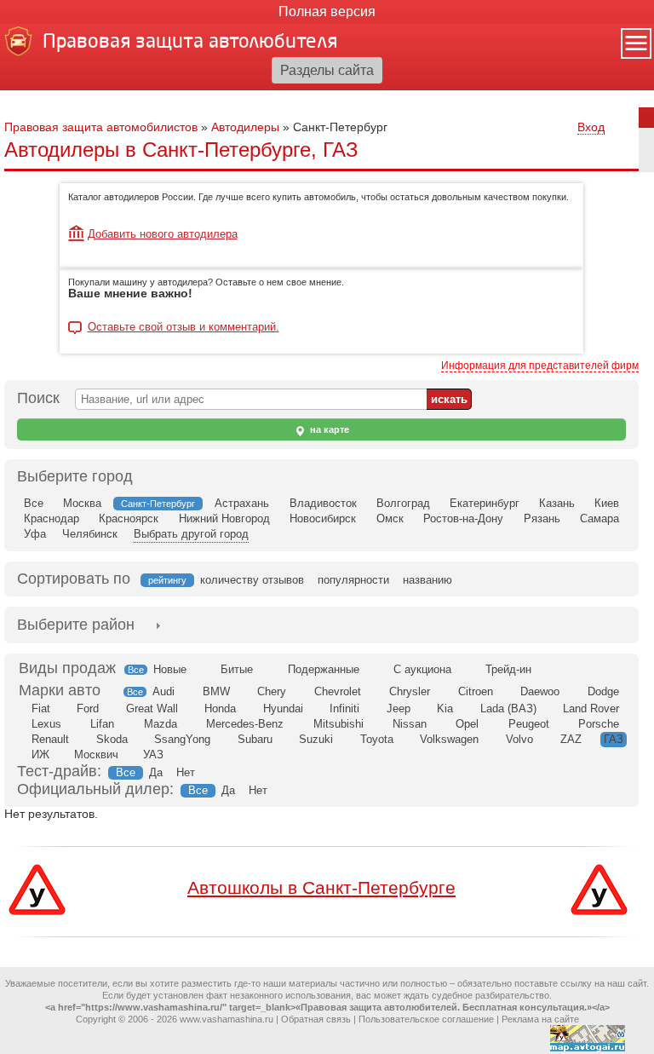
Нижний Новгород (224, 518)
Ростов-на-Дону (463, 518)
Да (156, 772)
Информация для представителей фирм (540, 365)
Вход (591, 127)
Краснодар (51, 518)
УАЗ (153, 754)
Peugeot (528, 723)
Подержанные (323, 669)
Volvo (519, 739)
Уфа (35, 533)
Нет (185, 772)
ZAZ (571, 739)
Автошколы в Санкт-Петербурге (321, 887)
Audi (163, 691)
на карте (328, 429)
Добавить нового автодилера (163, 234)
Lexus (46, 723)
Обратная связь (316, 1019)
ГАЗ (613, 739)
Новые (169, 669)
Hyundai (283, 708)
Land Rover (591, 708)
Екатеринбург (484, 503)
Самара (599, 518)
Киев (606, 503)
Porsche (598, 723)
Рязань (542, 518)
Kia (445, 708)
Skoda (112, 739)
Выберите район (76, 624)
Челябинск (90, 533)
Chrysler (409, 691)
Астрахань (242, 503)
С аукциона (422, 669)
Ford (88, 708)
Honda (220, 708)
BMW (216, 691)
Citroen (475, 691)
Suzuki (316, 739)
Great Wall (152, 708)
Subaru (255, 739)
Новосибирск (323, 518)
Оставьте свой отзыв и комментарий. (183, 327)
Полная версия (327, 11)
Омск (390, 518)
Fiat (41, 708)
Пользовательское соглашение (426, 1019)
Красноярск (128, 518)
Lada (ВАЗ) (508, 708)
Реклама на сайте (540, 1019)
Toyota (376, 739)
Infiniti (344, 708)
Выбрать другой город (191, 533)
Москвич (96, 754)
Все (33, 503)
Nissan (410, 723)
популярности (353, 579)
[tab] (76, 625)
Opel (467, 723)
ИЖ (40, 754)
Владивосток (323, 503)
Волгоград (403, 503)
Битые (237, 669)
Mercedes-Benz (245, 723)
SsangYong (182, 739)
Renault (50, 739)
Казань (557, 503)
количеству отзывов (252, 579)
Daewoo (539, 691)
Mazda (160, 723)
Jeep (398, 708)
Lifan (102, 723)
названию (427, 579)
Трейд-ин (508, 669)
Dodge (603, 691)
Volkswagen (449, 739)
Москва (82, 503)
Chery (271, 691)
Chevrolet (337, 691)
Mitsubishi (338, 723)
